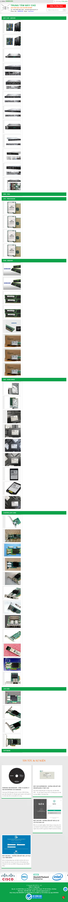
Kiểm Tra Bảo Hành (56, 6)
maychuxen (31, 11)
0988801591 (20, 11)
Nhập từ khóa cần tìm (64, 9)
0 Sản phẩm (64, 1)
